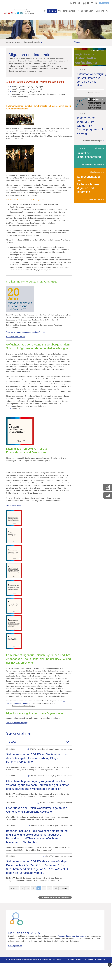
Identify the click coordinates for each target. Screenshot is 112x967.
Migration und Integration (32, 42)
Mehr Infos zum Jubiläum (15, 337)
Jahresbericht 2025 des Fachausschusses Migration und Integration (89, 184)
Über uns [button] (100, 11)
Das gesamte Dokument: (15, 505)
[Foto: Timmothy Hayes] (37, 119)
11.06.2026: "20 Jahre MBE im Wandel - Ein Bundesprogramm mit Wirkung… (90, 126)
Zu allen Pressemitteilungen (91, 164)
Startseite (9, 42)
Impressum (89, 960)
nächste (64, 888)
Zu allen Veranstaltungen (92, 141)
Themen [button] (52, 11)
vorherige (13, 888)
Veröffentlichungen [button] (66, 11)
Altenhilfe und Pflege (44, 749)
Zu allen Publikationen (93, 93)
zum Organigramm (15, 946)
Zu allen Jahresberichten (92, 199)
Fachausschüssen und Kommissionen (72, 936)
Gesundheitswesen (45, 776)
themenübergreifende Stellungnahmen (55, 897)
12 (56, 888)
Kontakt (71, 960)
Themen (18, 42)
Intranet (105, 3)
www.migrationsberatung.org (17, 723)
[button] (107, 10)
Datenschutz (100, 960)
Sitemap (79, 960)
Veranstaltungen (85, 11)
